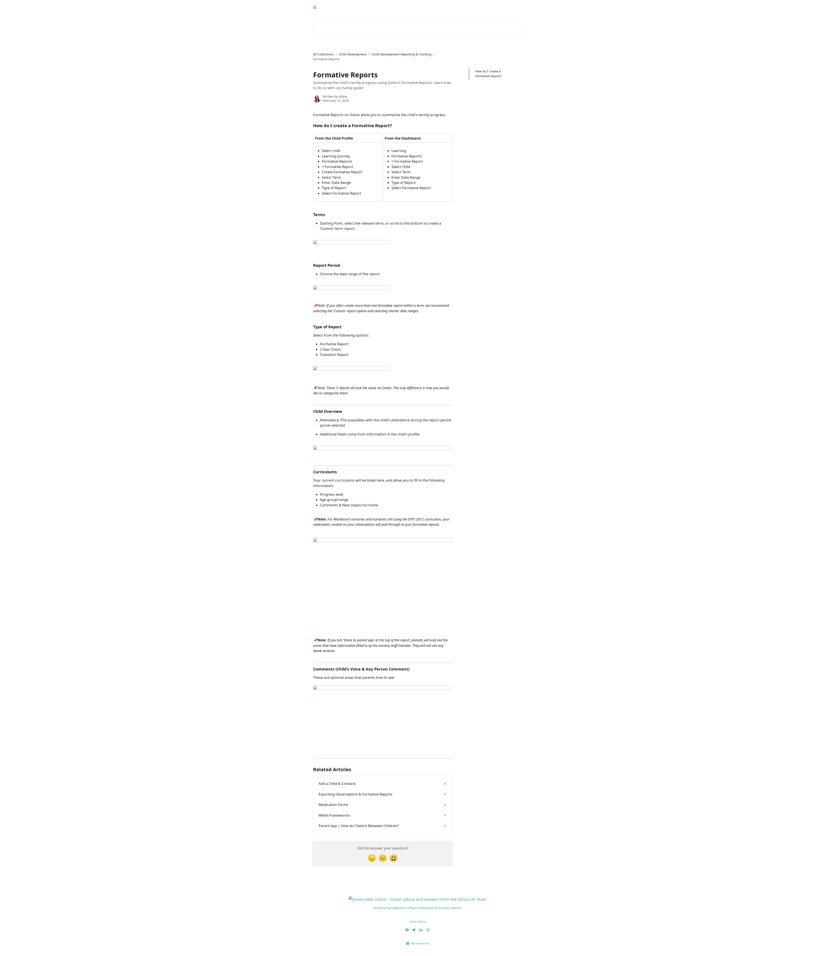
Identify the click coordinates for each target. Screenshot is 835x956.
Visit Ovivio (418, 921)
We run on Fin (420, 943)
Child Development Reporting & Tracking (401, 54)
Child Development (353, 54)
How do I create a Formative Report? (488, 73)
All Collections (323, 54)
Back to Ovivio (508, 8)
